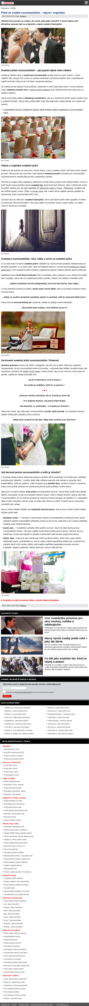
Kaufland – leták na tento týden (13, 907)
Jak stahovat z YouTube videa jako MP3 (15, 985)
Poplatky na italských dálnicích (13, 865)
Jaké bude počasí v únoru (11, 749)
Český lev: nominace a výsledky (13, 755)
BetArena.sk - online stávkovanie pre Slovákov (18, 730)
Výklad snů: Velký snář (10, 939)
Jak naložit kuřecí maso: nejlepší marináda (16, 894)
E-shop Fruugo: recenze (11, 771)
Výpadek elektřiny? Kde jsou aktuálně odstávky (18, 833)
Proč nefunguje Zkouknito (11, 992)
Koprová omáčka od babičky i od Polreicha (16, 891)
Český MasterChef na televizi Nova (14, 804)
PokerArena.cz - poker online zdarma (59, 724)
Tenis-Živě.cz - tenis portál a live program (17, 727)
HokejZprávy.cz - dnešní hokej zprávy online (18, 724)
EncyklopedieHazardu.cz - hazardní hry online (61, 714)
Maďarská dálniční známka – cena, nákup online (18, 855)
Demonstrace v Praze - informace (14, 784)
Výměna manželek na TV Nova (13, 800)
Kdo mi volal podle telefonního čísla (14, 956)
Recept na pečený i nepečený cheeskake (16, 884)
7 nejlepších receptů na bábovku (13, 878)
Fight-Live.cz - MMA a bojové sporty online (17, 717)
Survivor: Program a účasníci (12, 820)
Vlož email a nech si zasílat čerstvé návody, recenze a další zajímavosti (32, 684)
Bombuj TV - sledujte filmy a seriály (14, 982)
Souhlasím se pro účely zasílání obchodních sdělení (30, 692)
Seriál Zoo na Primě (10, 817)
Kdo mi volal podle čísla (11, 849)
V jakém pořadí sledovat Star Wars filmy (15, 810)
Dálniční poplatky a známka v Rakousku (16, 862)
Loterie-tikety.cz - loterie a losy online (58, 717)
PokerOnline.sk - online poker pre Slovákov (60, 733)
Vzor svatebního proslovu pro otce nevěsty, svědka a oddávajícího (63, 621)
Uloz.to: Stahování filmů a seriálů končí (15, 979)
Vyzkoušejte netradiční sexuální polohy (15, 962)
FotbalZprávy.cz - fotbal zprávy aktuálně (16, 720)
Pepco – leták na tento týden (12, 917)
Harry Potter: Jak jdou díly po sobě (14, 813)
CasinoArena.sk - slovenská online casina (60, 730)
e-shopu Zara (37, 191)
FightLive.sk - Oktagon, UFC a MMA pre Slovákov (19, 733)
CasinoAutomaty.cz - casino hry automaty (60, 720)
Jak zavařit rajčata (9, 888)
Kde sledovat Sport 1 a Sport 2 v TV (14, 846)
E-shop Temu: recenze (10, 765)
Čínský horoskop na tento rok (12, 943)
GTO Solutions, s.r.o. (63, 1004)
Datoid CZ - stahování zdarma (13, 998)
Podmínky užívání (24, 1004)
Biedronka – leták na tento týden (13, 923)
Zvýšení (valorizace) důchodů (12, 788)
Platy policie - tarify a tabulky (12, 794)
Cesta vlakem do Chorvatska (12, 959)
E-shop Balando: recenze (11, 775)
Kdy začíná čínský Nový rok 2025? (14, 752)
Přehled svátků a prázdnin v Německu (15, 933)
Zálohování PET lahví (10, 868)
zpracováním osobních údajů (22, 692)
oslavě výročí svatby (31, 371)
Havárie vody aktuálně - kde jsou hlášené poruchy (19, 836)
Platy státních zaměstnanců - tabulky (14, 791)
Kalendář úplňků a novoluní (12, 936)
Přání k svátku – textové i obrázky (14, 969)
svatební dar (37, 185)
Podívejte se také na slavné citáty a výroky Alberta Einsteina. (31, 600)
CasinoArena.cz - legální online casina (59, 711)
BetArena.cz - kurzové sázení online (15, 714)
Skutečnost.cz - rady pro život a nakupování (17, 707)
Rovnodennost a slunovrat (12, 946)
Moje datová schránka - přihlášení (14, 852)
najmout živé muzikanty (40, 90)
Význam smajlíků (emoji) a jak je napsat (15, 843)
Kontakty (14, 1004)
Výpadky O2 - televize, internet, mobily (15, 839)
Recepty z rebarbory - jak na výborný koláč (16, 881)
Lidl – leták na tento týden (11, 904)
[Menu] (86, 3)
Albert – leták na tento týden (12, 910)
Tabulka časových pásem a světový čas (15, 830)
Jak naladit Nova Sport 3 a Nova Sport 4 (16, 952)
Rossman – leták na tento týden (13, 927)
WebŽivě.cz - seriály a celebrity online (16, 711)
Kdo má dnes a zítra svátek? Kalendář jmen (17, 965)
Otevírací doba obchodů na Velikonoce (15, 901)
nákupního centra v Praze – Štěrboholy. (57, 188)
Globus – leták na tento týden (12, 920)
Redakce (23, 16)
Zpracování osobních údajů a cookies (42, 1004)
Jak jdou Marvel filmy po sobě (12, 807)
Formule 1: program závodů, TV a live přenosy (17, 872)
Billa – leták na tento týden (12, 914)
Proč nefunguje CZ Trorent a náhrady (15, 995)
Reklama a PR (5, 1004)
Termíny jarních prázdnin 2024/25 (14, 759)
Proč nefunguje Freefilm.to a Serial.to (15, 988)
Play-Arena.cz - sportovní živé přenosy (59, 727)
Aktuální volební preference (12, 781)
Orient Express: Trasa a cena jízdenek (15, 949)
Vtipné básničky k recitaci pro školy (14, 972)
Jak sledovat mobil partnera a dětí (14, 826)
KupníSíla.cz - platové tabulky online (58, 707)
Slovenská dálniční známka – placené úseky (17, 859)
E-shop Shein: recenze (10, 768)
